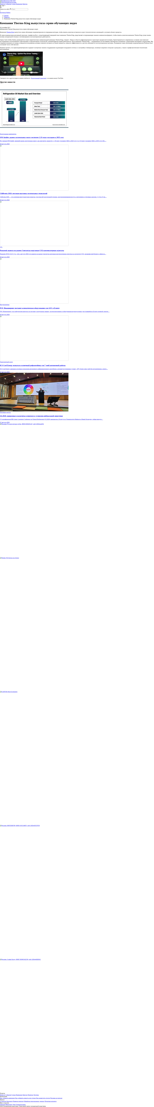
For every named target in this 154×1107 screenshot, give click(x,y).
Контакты (10, 1101)
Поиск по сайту (5, 9)
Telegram (2, 1104)
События (8, 4)
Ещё (3, 5)
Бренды (25, 4)
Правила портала (18, 1101)
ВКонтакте (9, 1104)
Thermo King (10, 32)
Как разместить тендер (43, 1098)
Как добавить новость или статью (25, 1098)
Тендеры (36, 1095)
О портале (3, 1101)
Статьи (13, 4)
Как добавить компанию (7, 1098)
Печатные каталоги (51, 1101)
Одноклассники (21, 1104)
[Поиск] (1, 7)
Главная (6, 15)
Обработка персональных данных (34, 1101)
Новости (2, 4)
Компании (19, 4)
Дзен (14, 1104)
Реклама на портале (56, 1098)
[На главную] (8, 2)
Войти (8, 12)
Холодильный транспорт (38, 78)
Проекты (30, 1095)
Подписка (3, 12)
